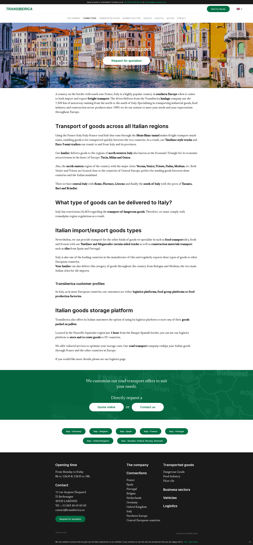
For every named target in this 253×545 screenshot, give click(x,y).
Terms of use (60, 532)
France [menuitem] (130, 480)
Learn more (193, 542)
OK (185, 542)
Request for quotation (126, 60)
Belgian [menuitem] (131, 493)
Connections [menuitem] (89, 18)
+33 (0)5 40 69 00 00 (133, 2)
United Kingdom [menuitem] (136, 507)
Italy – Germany (73, 431)
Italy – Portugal (176, 431)
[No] (249, 542)
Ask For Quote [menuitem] (218, 9)
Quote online (106, 407)
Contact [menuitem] (181, 18)
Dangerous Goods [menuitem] (173, 472)
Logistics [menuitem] (159, 18)
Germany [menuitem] (132, 502)
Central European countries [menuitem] (143, 520)
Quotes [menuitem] (170, 18)
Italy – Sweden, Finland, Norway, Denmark (142, 441)
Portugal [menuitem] (131, 489)
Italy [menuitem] (129, 511)
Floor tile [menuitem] (168, 481)
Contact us (147, 407)
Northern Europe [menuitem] (137, 516)
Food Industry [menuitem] (171, 476)
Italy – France (150, 431)
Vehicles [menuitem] (147, 18)
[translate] (239, 9)
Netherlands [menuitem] (133, 498)
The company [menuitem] (73, 18)
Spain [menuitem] (129, 484)
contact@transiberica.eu (155, 2)
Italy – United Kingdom (98, 441)
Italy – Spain (126, 431)
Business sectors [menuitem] (132, 18)
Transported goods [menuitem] (109, 18)
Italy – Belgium (101, 431)
